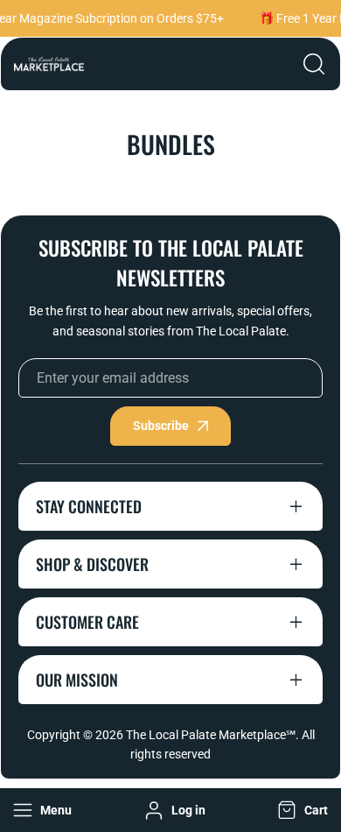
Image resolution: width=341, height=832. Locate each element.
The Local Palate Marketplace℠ (211, 735)
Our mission (77, 679)
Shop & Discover (92, 564)
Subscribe (161, 426)
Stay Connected (89, 506)
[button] (301, 810)
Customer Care (87, 621)
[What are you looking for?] (314, 64)
